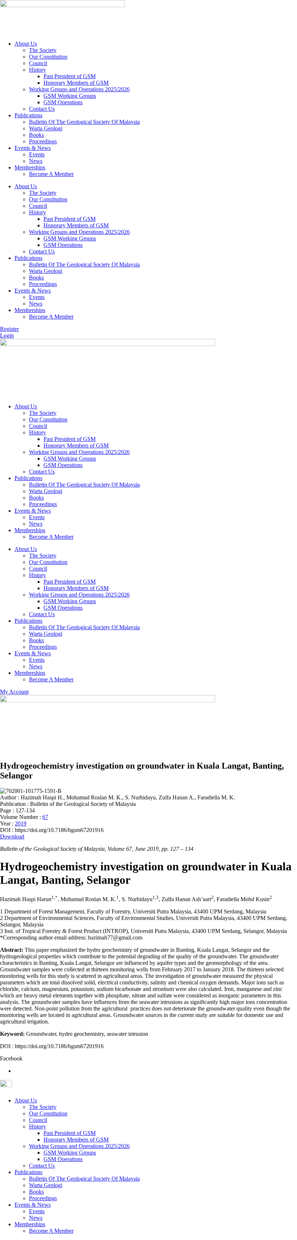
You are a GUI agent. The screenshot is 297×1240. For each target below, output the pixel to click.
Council (38, 63)
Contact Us (42, 109)
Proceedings (43, 141)
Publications (28, 115)
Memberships (29, 167)
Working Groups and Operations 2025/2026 (79, 89)
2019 (20, 823)
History (37, 70)
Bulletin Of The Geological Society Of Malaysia (84, 122)
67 (45, 817)
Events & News (32, 148)
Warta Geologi (45, 128)
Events (37, 154)
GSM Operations (63, 102)
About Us (25, 44)
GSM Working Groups (69, 96)
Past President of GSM (69, 76)
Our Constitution (48, 57)
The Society (43, 50)
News (35, 161)
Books (36, 135)
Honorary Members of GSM (76, 83)
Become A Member (51, 174)
